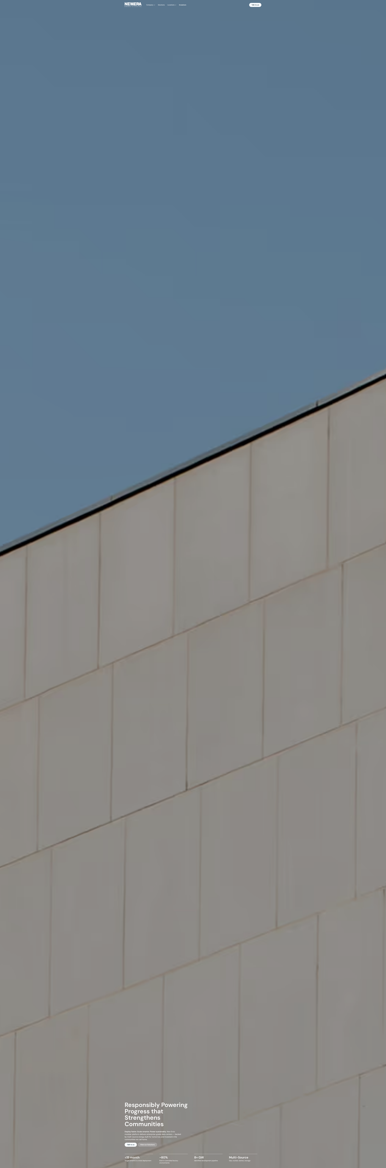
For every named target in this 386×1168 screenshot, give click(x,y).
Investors (182, 5)
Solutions (161, 5)
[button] (150, 4)
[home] (133, 4)
